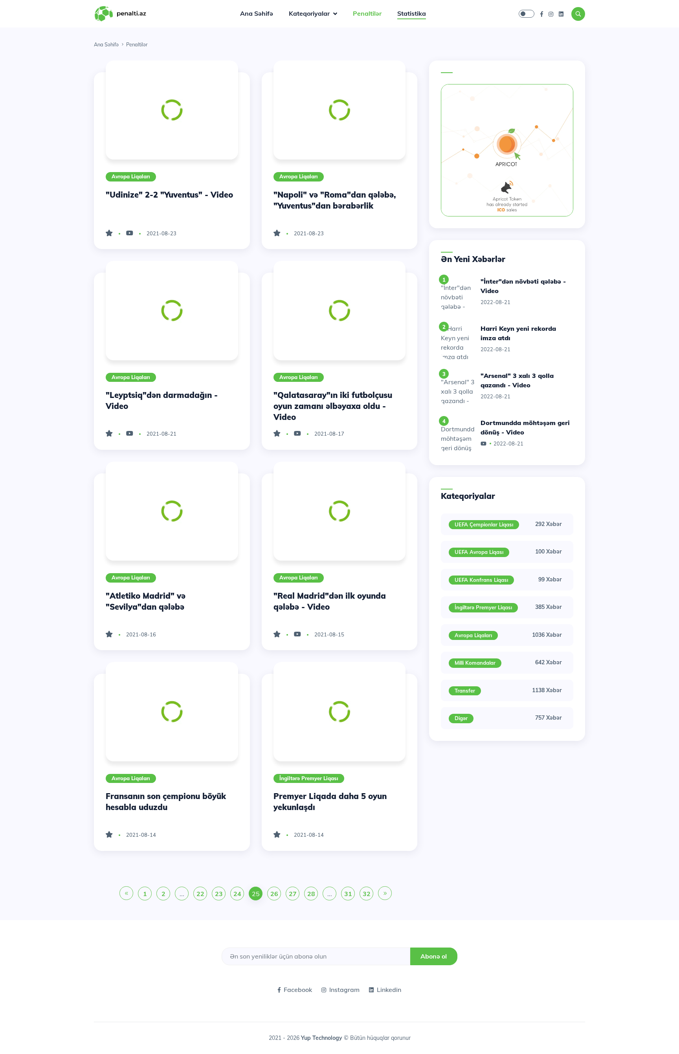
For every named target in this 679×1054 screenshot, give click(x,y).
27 (293, 894)
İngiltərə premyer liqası (308, 778)
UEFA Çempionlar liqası (484, 524)
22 (200, 894)
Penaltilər (367, 13)
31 (348, 894)
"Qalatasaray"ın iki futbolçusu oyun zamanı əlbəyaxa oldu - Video (332, 406)
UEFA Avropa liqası (479, 552)
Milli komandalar (475, 663)
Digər (461, 718)
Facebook (298, 990)
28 (311, 894)
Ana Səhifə (256, 13)
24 (237, 894)
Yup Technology (322, 1037)
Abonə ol (433, 956)
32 (367, 894)
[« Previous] (126, 894)
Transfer (465, 690)
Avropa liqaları (131, 176)
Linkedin (389, 990)
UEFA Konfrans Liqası (481, 580)
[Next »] (385, 894)
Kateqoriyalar (310, 13)
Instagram (344, 990)
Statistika (411, 13)
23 (219, 894)
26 (274, 894)
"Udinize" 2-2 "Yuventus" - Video (169, 195)
